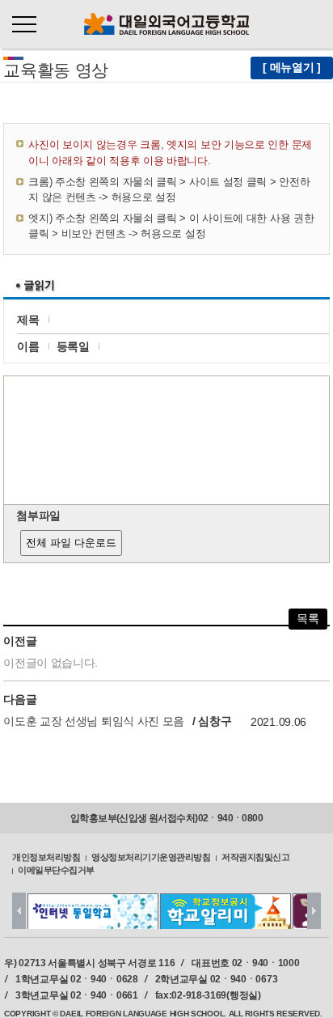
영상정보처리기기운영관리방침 (150, 856)
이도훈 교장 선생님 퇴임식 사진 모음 (93, 721)
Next (314, 911)
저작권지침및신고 (255, 856)
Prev (19, 911)
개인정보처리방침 (46, 856)
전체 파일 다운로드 (71, 543)
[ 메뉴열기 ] (292, 67)
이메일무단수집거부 (56, 870)
